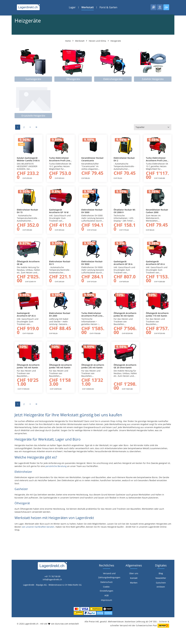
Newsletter (160, 578)
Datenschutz (106, 582)
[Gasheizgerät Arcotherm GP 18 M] (60, 197)
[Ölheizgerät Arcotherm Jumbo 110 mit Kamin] (157, 301)
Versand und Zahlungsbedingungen (109, 575)
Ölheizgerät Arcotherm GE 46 (28, 262)
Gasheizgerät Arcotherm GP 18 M (58, 211)
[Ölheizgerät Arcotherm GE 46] (28, 249)
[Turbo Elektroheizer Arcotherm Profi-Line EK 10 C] (60, 145)
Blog (161, 573)
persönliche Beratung (56, 466)
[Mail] (3, 398)
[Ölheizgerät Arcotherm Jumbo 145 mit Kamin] (28, 352)
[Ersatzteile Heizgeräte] (33, 101)
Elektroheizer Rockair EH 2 (124, 159)
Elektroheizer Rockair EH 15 (27, 211)
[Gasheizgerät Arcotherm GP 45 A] (28, 301)
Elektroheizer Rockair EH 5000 (92, 211)
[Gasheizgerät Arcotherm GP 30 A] (125, 249)
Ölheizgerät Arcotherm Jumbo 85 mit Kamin (125, 314)
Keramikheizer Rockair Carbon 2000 (157, 211)
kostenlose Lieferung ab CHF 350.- (141, 621)
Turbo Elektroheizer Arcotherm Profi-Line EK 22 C (91, 314)
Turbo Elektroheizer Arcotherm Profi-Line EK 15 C (156, 159)
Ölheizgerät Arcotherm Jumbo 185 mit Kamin (60, 366)
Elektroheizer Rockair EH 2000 (59, 314)
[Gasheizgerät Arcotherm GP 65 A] (157, 249)
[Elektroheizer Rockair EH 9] (60, 249)
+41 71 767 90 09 (52, 576)
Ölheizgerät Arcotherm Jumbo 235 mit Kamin (92, 366)
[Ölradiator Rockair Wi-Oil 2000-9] (125, 197)
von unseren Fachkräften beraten (38, 526)
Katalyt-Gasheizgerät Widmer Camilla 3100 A (28, 159)
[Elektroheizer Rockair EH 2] (125, 145)
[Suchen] (153, 7)
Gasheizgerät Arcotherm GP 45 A (26, 314)
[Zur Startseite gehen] (28, 7)
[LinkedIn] (3, 386)
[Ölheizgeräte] (73, 64)
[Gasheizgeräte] (33, 64)
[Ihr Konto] (160, 7)
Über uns (133, 573)
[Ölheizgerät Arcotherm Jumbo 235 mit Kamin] (93, 352)
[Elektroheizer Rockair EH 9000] (93, 249)
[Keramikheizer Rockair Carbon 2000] (157, 197)
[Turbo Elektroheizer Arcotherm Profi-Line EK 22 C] (93, 301)
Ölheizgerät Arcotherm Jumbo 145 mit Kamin (28, 366)
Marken (133, 582)
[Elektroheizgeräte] (113, 64)
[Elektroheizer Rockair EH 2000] (60, 301)
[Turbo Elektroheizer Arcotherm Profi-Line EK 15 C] (157, 145)
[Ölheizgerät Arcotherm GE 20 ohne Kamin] (125, 352)
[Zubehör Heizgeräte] (152, 64)
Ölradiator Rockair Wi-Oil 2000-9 (125, 211)
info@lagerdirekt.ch (52, 579)
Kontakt (133, 578)
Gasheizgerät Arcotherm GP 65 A (155, 262)
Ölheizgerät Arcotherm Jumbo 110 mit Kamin (157, 314)
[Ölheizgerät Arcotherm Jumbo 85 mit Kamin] (125, 301)
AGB (106, 595)
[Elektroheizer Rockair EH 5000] (93, 197)
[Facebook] (3, 381)
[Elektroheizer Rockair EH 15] (28, 197)
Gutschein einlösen (161, 584)
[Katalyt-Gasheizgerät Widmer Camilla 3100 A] (28, 145)
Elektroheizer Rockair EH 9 (59, 262)
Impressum (106, 600)
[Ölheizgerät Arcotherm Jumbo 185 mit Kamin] (60, 352)
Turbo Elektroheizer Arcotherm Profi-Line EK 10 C (59, 159)
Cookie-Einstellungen (106, 588)
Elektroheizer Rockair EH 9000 (92, 262)
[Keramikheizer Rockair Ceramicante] (93, 145)
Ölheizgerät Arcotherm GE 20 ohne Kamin (125, 366)
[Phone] (3, 392)
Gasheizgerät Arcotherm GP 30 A (123, 262)
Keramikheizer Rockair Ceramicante (92, 159)
